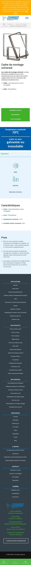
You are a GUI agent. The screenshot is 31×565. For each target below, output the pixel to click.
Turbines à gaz (15, 319)
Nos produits (15, 325)
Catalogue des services (15, 407)
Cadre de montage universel (15, 353)
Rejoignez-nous (15, 490)
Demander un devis (15, 470)
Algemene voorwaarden (15, 513)
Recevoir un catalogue (15, 473)
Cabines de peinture (15, 316)
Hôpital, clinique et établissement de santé (15, 295)
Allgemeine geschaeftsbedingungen (15, 524)
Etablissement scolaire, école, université (15, 312)
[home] (11, 18)
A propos (15, 446)
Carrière (15, 486)
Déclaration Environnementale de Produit (15, 457)
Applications (5, 154)
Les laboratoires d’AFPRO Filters (15, 450)
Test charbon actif (15, 393)
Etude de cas (15, 423)
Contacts (15, 466)
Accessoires (15, 359)
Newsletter (15, 480)
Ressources (15, 413)
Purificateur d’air (15, 366)
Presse (15, 437)
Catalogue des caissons (15, 363)
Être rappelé (15, 477)
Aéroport (15, 285)
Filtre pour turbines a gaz (15, 342)
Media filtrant (15, 339)
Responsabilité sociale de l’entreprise (15, 460)
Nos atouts (15, 453)
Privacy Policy (15, 516)
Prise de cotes (15, 400)
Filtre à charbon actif (15, 329)
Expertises (15, 420)
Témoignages (15, 493)
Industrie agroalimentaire (15, 292)
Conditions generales (15, 534)
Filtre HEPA (15, 346)
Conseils (15, 416)
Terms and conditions (15, 518)
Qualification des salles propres (15, 396)
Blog (15, 440)
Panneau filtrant (15, 356)
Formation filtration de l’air (15, 390)
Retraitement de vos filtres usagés (15, 403)
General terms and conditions (15, 529)
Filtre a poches (15, 332)
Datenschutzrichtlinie (15, 522)
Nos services (15, 379)
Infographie (15, 433)
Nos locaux (15, 497)
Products (10, 24)
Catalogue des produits (15, 370)
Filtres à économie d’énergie (15, 373)
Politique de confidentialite (15, 532)
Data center (15, 288)
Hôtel (15, 299)
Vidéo (15, 430)
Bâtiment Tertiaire (15, 309)
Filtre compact (15, 336)
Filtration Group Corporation (16, 541)
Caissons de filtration (15, 349)
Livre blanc (15, 427)
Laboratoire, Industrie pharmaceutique (15, 302)
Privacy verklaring (15, 511)
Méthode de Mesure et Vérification (15, 386)
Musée (15, 305)
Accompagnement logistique (15, 383)
